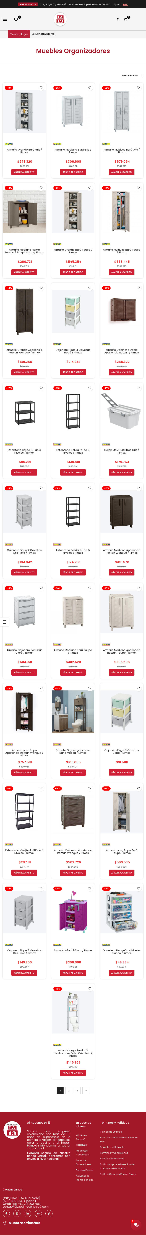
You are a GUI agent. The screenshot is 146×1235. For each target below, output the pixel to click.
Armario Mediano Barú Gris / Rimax (73, 151)
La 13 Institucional (43, 34)
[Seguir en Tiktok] (49, 1213)
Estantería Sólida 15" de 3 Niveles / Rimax (24, 451)
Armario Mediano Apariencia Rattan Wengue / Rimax (121, 551)
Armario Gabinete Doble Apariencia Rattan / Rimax (121, 351)
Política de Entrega (111, 1131)
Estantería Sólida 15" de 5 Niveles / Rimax (73, 551)
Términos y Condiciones (114, 1153)
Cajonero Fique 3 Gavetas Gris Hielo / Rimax (24, 951)
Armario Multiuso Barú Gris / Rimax (122, 151)
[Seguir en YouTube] (38, 1213)
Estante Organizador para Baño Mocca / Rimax (73, 751)
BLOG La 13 (81, 1145)
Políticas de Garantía (112, 1158)
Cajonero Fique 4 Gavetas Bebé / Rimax (73, 351)
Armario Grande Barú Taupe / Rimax (73, 251)
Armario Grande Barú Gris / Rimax (24, 151)
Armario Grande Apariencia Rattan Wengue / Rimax (24, 351)
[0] (16, 19)
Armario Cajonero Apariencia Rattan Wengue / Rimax (73, 851)
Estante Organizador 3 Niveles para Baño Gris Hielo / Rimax (73, 1053)
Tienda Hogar (19, 34)
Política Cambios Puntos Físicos (118, 1174)
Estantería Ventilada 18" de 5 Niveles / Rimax (24, 851)
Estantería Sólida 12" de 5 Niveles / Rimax (73, 451)
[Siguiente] (85, 1090)
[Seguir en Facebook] (6, 1213)
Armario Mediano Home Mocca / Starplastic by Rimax (24, 251)
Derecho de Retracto (112, 1147)
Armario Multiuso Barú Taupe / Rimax (121, 251)
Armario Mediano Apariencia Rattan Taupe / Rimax (121, 651)
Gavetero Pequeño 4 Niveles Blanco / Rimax (122, 951)
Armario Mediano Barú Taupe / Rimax (73, 651)
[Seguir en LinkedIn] (27, 1213)
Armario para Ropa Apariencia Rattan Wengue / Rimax (24, 752)
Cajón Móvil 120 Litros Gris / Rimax (121, 451)
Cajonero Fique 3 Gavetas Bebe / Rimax (121, 751)
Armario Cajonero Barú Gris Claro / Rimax (24, 651)
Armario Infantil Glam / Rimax (73, 950)
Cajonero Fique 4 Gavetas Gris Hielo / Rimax (24, 551)
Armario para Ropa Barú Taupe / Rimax (121, 851)
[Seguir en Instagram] (16, 1213)
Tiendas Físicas (84, 1170)
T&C (125, 4)
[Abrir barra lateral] (4, 622)
